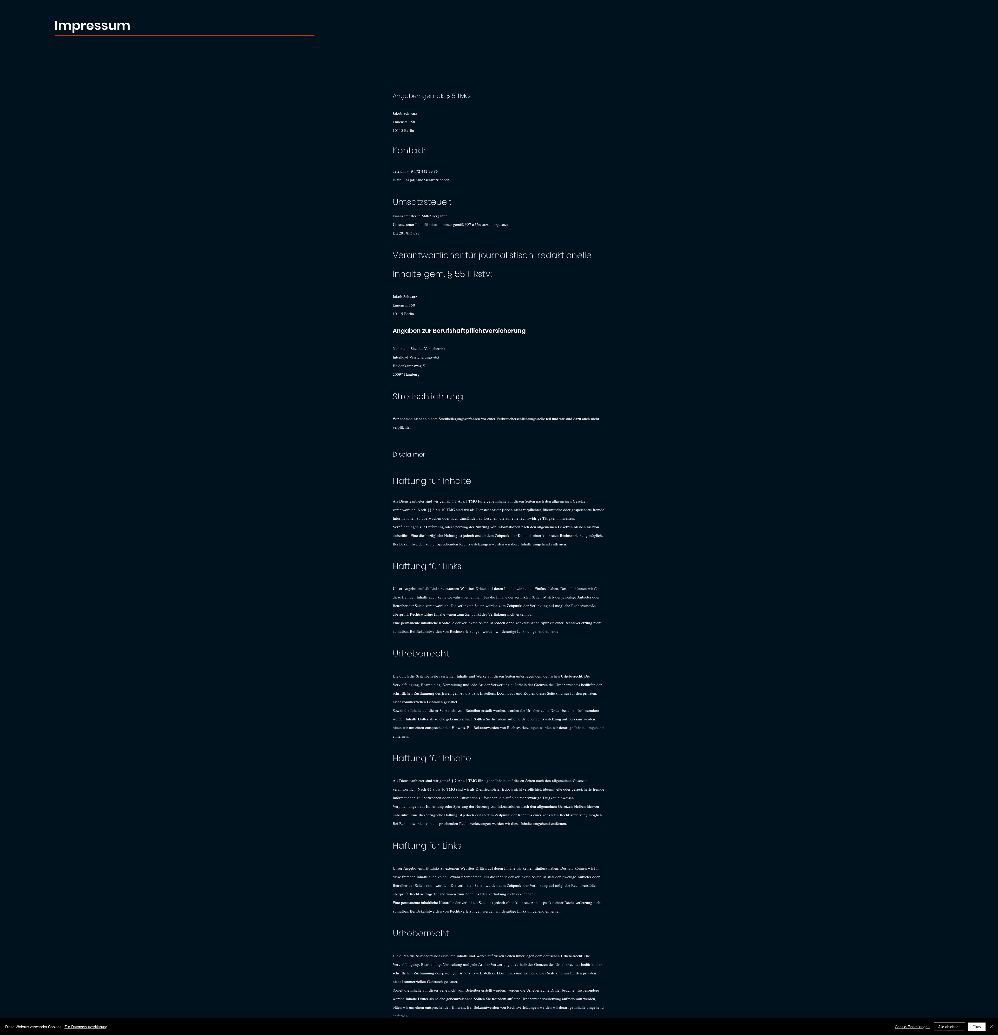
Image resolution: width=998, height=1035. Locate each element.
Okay (977, 1026)
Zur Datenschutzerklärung (85, 1026)
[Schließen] (992, 1027)
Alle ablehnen (949, 1026)
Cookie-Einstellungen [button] (912, 1026)
